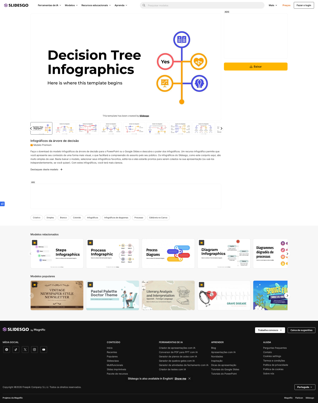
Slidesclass (113, 360)
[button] (221, 128)
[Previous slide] (31, 254)
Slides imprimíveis (116, 369)
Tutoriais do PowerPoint (224, 373)
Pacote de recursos (117, 373)
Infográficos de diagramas (116, 217)
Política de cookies (273, 369)
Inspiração (216, 360)
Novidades (217, 356)
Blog (213, 348)
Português (303, 387)
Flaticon (299, 398)
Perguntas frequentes (275, 348)
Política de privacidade (275, 365)
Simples (50, 217)
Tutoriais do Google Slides (225, 369)
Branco (63, 217)
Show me (180, 378)
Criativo (36, 217)
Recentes (112, 352)
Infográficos (92, 217)
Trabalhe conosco (268, 330)
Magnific (288, 398)
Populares (112, 356)
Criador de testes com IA (172, 369)
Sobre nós (268, 373)
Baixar (258, 66)
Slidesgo (310, 398)
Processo (138, 217)
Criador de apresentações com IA (177, 348)
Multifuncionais (115, 365)
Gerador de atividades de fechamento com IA (183, 365)
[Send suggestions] (2, 204)
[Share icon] (215, 18)
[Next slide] (216, 67)
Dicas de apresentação (223, 365)
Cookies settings (272, 356)
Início (109, 348)
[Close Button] (189, 378)
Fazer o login (304, 5)
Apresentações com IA (223, 352)
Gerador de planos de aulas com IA (178, 356)
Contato (267, 352)
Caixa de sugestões (302, 330)
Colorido (77, 217)
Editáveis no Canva (158, 217)
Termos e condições (274, 360)
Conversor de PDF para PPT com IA (178, 352)
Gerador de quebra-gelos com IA (177, 360)
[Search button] (144, 5)
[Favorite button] (207, 18)
